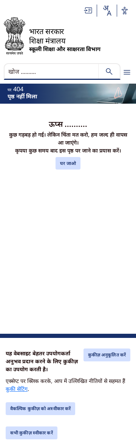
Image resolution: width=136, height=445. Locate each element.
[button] (88, 10)
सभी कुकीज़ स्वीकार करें (31, 432)
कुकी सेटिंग (17, 388)
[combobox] (107, 10)
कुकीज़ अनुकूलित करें (107, 355)
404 (18, 89)
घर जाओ (68, 163)
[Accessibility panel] (125, 11)
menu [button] (126, 72)
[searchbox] (52, 71)
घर (9, 89)
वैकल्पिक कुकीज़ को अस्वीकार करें (40, 408)
